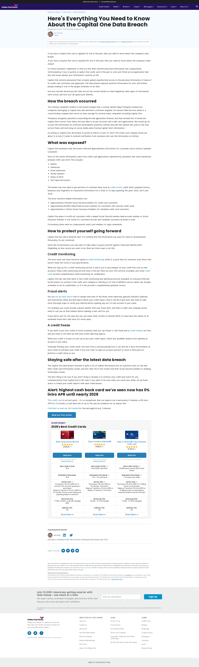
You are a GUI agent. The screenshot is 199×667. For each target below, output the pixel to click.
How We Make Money (87, 633)
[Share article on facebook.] (63, 552)
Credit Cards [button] (104, 8)
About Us (82, 621)
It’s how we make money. (107, 41)
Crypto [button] (137, 8)
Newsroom (83, 629)
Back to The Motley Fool (100, 662)
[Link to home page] (10, 6)
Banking (144, 625)
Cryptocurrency (147, 633)
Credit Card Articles (79, 12)
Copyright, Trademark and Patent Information (122, 637)
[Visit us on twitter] (37, 634)
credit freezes (136, 330)
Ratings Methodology (87, 640)
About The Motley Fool (87, 648)
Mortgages (145, 636)
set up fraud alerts (63, 296)
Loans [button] (172, 8)
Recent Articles (147, 648)
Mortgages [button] (149, 8)
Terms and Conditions (118, 633)
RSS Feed (82, 644)
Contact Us (83, 625)
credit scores (116, 187)
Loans (144, 644)
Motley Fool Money (54, 12)
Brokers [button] (127, 8)
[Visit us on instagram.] (42, 634)
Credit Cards (66, 12)
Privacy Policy (115, 625)
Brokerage (145, 629)
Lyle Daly (128, 575)
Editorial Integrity (85, 636)
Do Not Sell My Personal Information (124, 642)
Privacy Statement (148, 608)
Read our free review (62, 415)
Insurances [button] (161, 8)
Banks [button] (117, 8)
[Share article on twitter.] (68, 552)
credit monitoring (96, 259)
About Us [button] (183, 8)
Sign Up (153, 596)
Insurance (145, 640)
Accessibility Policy (117, 629)
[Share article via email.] (77, 552)
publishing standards (85, 567)
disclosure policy (117, 579)
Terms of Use (115, 621)
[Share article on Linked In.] (72, 552)
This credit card (55, 400)
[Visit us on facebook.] (31, 634)
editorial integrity (127, 41)
